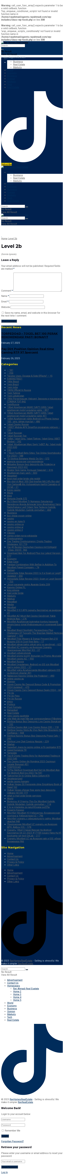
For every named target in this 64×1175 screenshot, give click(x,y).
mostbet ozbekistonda (19, 653)
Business (18, 61)
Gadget (11, 570)
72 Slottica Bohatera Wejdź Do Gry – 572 (28, 458)
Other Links (13, 864)
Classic (11, 532)
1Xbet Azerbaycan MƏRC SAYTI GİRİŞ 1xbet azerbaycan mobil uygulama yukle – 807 (30, 409)
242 (9, 450)
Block (10, 493)
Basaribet (12, 475)
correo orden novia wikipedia (22, 535)
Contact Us (12, 859)
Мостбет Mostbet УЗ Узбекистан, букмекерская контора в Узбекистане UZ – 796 (33, 814)
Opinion (11, 78)
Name (5, 296)
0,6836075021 (14, 378)
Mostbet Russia (15, 661)
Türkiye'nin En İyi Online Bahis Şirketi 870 (28, 775)
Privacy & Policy (15, 862)
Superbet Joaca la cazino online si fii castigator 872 (34, 747)
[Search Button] (2, 49)
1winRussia (13, 404)
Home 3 (17, 994)
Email (4, 301)
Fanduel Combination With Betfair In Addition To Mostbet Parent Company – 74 (32, 566)
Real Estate (19, 64)
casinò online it (15, 530)
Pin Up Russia (14, 698)
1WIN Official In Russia (19, 390)
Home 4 (17, 997)
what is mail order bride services (24, 795)
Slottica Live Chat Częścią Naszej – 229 (28, 741)
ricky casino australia (18, 715)
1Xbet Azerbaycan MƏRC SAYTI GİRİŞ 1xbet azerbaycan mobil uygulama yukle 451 (30, 414)
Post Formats (14, 707)
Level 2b (12, 238)
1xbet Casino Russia (18, 424)
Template (12, 753)
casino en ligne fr (16, 521)
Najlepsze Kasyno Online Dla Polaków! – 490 (30, 675)
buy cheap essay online (19, 515)
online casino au (15, 678)
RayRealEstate (25, 963)
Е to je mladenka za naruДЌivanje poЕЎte (28, 807)
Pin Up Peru (13, 695)
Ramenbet (12, 710)
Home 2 (17, 991)
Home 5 (17, 1000)
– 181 (10, 370)
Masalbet (12, 601)
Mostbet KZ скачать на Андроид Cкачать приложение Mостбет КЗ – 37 (29, 649)
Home (10, 58)
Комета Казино (15, 810)
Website (5, 307)
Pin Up (10, 693)
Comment (7, 290)
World (10, 70)
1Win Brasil (13, 381)
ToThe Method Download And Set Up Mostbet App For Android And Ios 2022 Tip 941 (33, 771)
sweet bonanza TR (16, 750)
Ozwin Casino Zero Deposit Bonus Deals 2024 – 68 (34, 690)
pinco (10, 701)
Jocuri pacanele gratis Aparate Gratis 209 (28, 584)
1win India (12, 387)
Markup (11, 598)
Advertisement (14, 856)
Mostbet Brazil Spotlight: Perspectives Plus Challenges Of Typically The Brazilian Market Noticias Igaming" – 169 (35, 633)
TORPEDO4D (14, 767)
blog (9, 495)
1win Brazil (13, 384)
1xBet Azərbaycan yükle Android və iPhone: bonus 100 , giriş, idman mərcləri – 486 (33, 420)
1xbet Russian (14, 433)
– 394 (10, 373)
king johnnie (13, 590)
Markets (17, 67)
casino (10, 518)
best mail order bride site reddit (23, 478)
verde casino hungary (18, 781)
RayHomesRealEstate (21, 960)
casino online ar (15, 527)
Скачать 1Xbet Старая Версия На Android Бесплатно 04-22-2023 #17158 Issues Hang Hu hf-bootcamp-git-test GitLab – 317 (34, 833)
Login (10, 62)
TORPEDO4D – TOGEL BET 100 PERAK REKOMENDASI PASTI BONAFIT (29, 335)
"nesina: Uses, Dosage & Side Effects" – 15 (29, 375)
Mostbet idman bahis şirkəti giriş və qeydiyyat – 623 (34, 644)
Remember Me (12, 1130)
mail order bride (15, 593)
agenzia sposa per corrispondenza (25, 461)
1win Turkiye (13, 393)
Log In (4, 1172)
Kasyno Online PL (16, 587)
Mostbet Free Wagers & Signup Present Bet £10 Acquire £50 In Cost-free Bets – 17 (32, 640)
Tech (9, 84)
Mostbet (11, 607)
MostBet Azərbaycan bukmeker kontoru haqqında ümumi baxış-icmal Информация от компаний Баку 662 (34, 624)
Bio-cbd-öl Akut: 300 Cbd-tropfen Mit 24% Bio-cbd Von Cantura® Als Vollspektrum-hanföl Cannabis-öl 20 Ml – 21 (33, 484)
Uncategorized (14, 778)
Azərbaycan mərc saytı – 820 (22, 473)
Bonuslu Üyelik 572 (17, 498)
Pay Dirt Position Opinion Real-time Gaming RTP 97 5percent (27, 350)
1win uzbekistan (15, 395)
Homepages (13, 985)
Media (10, 604)
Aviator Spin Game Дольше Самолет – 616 (30, 470)
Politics (11, 704)
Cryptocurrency (15, 538)
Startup (11, 744)
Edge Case (12, 561)
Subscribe (6, 164)
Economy (12, 73)
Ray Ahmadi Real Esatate (26, 988)
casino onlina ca (15, 524)
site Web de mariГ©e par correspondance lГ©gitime (34, 718)
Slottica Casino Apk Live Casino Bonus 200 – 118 (33, 727)
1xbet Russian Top (16, 435)
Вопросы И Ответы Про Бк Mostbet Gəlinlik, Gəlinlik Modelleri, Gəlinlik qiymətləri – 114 (31, 803)
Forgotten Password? (12, 1141)
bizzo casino (14, 490)
